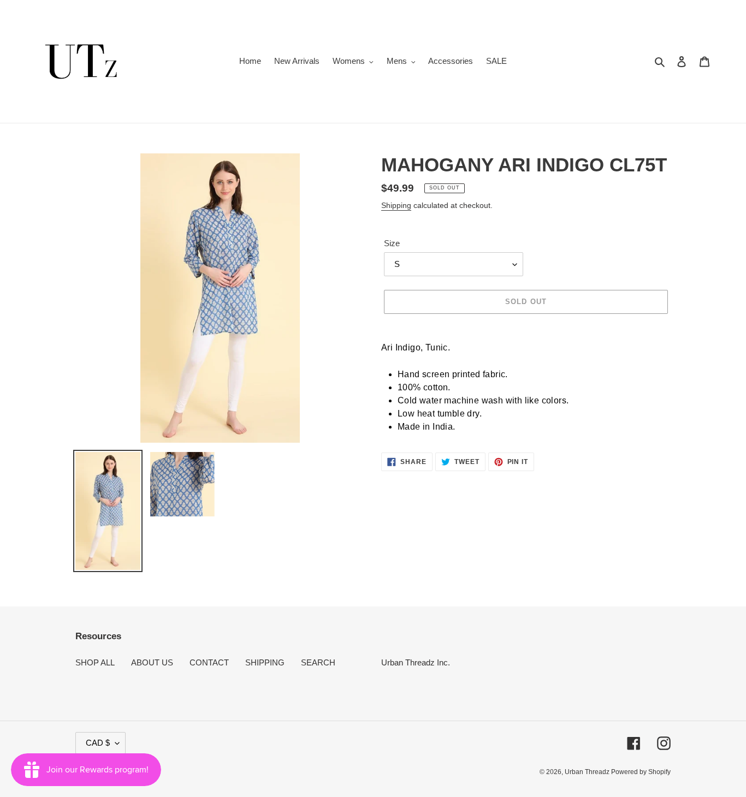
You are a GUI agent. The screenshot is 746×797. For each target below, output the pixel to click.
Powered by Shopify (641, 772)
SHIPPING (265, 662)
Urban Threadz (588, 772)
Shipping (396, 205)
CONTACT (209, 662)
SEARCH (318, 662)
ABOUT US (152, 662)
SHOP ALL (95, 662)
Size (392, 243)
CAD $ (98, 742)
